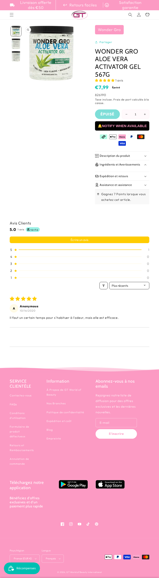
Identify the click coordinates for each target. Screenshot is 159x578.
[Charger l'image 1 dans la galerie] (16, 31)
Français (51, 558)
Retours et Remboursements (22, 448)
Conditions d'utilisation (18, 415)
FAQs (13, 404)
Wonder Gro (109, 29)
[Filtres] (103, 285)
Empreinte (54, 438)
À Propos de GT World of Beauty (64, 392)
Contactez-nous (21, 395)
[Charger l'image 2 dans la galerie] (16, 43)
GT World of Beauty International (84, 572)
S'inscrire (116, 434)
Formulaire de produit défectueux (19, 431)
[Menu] (11, 14)
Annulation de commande (19, 461)
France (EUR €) (23, 558)
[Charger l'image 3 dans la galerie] (16, 56)
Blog (50, 430)
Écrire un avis (79, 240)
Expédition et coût (59, 421)
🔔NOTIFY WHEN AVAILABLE (122, 126)
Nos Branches (56, 403)
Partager (105, 42)
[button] (130, 14)
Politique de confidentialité (65, 412)
